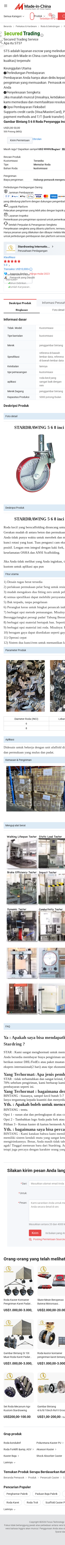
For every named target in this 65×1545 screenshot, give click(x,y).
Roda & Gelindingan (50, 26)
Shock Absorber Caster (49, 1455)
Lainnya (8, 1509)
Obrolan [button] (37, 139)
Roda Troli (32, 1502)
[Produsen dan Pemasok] (32, 6)
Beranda (8, 26)
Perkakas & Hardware (26, 26)
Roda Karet (12, 1502)
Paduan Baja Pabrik (46, 1493)
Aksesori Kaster (45, 1449)
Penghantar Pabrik (17, 1493)
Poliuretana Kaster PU (48, 1442)
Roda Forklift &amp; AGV (17, 1449)
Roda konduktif (12, 1442)
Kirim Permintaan (20, 140)
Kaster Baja (10, 1455)
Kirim (35, 1233)
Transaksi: (18, 269)
